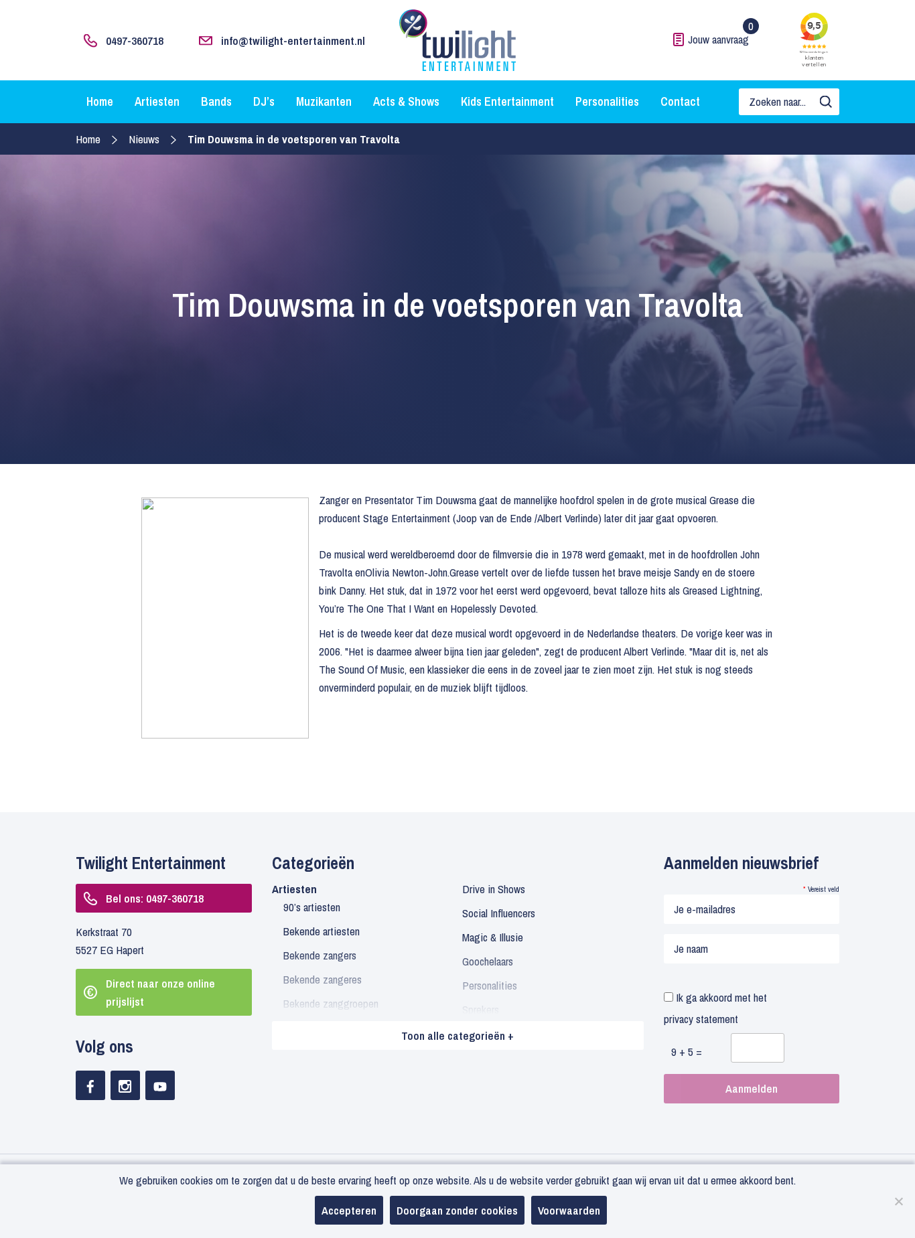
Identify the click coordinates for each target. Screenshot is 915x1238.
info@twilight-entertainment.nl (293, 40)
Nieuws (144, 139)
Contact (680, 101)
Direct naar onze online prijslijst (160, 992)
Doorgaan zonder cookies (457, 1210)
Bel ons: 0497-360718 (155, 898)
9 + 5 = (686, 1051)
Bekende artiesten (321, 931)
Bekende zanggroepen (330, 1003)
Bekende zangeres (322, 979)
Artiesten (157, 101)
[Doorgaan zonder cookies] (898, 1201)
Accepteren (349, 1210)
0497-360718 (134, 40)
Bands (216, 101)
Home (99, 101)
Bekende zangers (319, 955)
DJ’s (264, 101)
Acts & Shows (406, 101)
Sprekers (480, 1009)
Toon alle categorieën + (457, 1035)
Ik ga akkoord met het (715, 1008)
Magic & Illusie (492, 937)
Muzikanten (324, 101)
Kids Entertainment (507, 101)
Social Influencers (498, 913)
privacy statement (701, 1018)
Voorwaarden (569, 1210)
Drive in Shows (493, 889)
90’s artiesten (311, 907)
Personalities (607, 101)
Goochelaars (487, 961)
